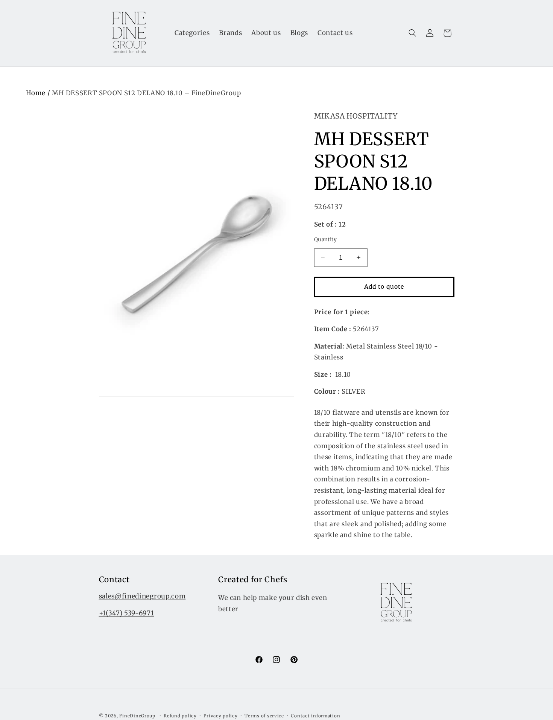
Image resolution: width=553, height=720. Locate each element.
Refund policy (180, 715)
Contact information (315, 715)
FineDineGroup (137, 715)
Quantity (325, 239)
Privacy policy (220, 715)
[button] (412, 33)
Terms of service (264, 715)
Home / (39, 93)
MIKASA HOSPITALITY (356, 115)
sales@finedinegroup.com (142, 596)
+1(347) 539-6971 (126, 613)
